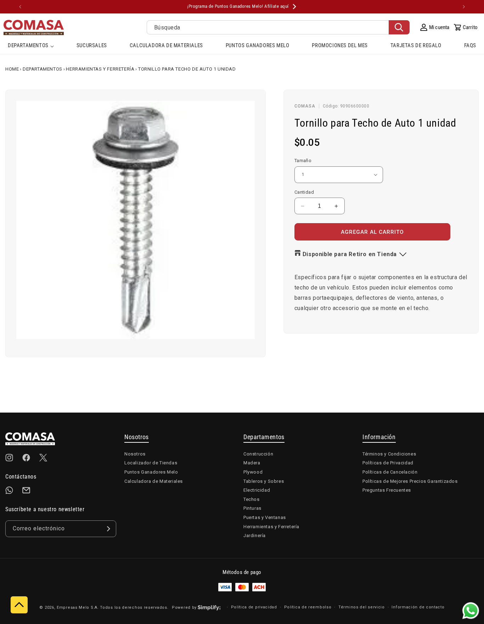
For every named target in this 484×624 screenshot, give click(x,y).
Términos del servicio (361, 607)
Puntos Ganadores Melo (151, 472)
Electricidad (256, 490)
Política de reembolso (308, 607)
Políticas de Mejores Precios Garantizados (410, 481)
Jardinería (254, 535)
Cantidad (304, 192)
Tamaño (302, 160)
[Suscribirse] (108, 528)
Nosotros (135, 454)
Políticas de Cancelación (389, 472)
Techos (251, 499)
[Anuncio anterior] (20, 6)
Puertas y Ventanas (264, 517)
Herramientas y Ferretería (100, 69)
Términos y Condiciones (389, 454)
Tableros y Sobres (263, 481)
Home (12, 69)
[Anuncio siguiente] (464, 6)
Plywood (253, 472)
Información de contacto (418, 607)
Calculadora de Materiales (153, 481)
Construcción (258, 454)
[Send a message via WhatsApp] (470, 610)
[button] (31, 46)
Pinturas (252, 508)
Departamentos (42, 69)
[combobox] (278, 27)
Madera (251, 462)
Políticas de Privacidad (387, 462)
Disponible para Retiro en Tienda (350, 254)
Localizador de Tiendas (150, 462)
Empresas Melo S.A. (78, 607)
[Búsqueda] (399, 27)
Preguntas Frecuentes (386, 490)
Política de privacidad (254, 607)
